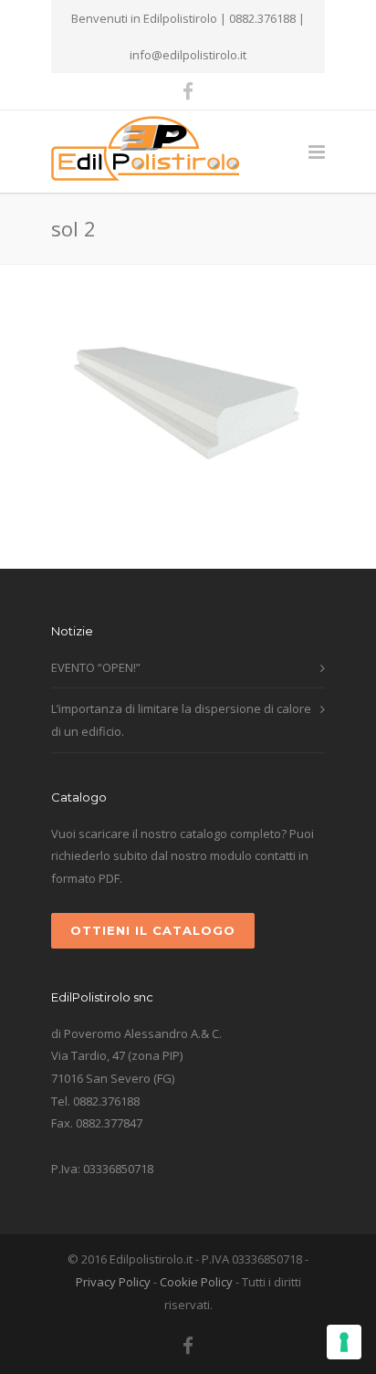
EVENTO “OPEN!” (96, 667)
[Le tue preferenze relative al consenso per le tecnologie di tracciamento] (344, 1342)
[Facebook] (188, 91)
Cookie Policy (196, 1282)
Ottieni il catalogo (152, 930)
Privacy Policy (113, 1282)
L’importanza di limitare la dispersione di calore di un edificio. (181, 719)
